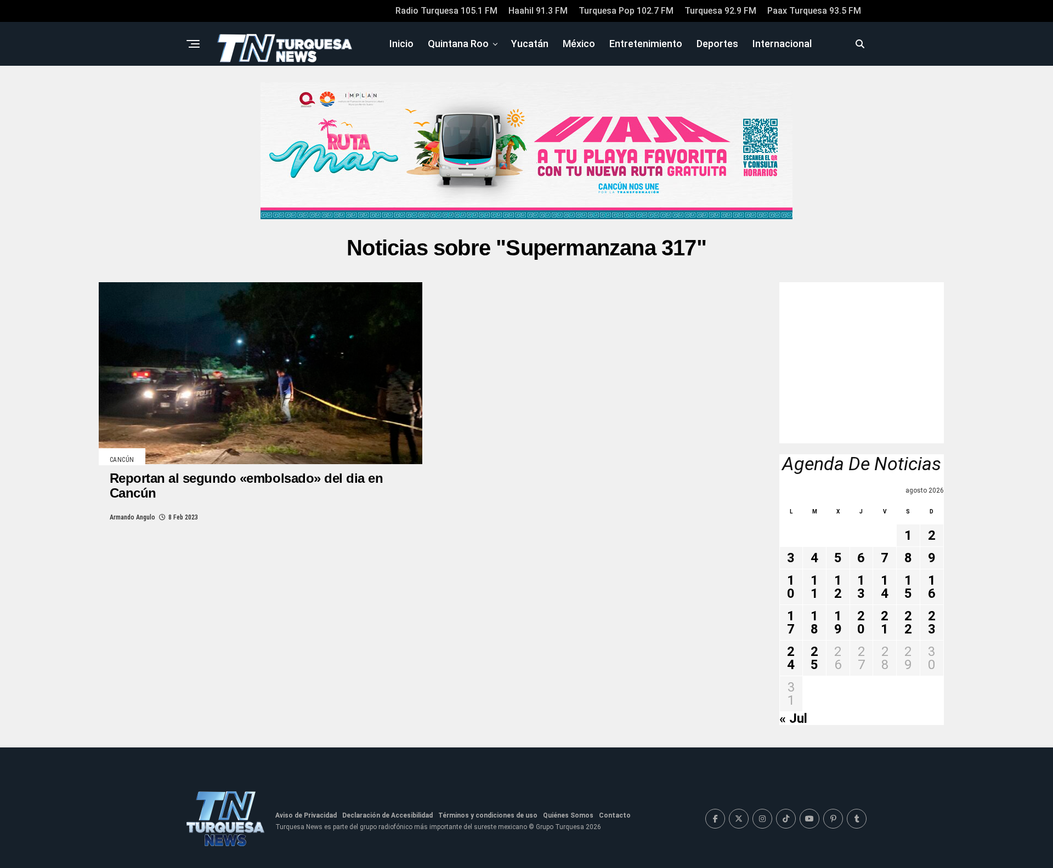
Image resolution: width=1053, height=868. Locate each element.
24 (791, 658)
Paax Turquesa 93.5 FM (814, 10)
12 (838, 587)
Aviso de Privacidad (306, 815)
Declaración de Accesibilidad (387, 815)
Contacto (615, 815)
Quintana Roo (458, 43)
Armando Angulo (132, 517)
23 (932, 622)
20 (861, 622)
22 (908, 622)
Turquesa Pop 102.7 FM (626, 10)
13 (861, 587)
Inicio (401, 43)
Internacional (782, 43)
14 (884, 587)
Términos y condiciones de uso (487, 815)
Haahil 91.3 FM (538, 10)
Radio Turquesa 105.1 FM (446, 10)
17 (791, 622)
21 (884, 622)
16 (932, 587)
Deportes (717, 43)
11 (814, 587)
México (579, 43)
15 (908, 587)
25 (814, 658)
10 (791, 587)
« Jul (793, 718)
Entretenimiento (645, 43)
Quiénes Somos (568, 815)
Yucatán (529, 43)
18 (814, 622)
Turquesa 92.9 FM (720, 10)
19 (838, 622)
